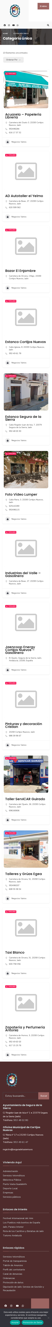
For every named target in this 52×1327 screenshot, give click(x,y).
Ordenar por (11, 59)
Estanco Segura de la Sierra (23, 418)
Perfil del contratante (14, 1269)
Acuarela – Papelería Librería (23, 116)
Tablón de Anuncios (13, 1265)
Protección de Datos (32, 1322)
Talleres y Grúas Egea (23, 873)
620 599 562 (15, 207)
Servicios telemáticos (14, 1175)
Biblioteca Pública (12, 1179)
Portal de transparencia (15, 1261)
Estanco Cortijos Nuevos (25, 341)
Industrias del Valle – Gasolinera (23, 574)
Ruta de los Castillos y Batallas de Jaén (23, 1231)
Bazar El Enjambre (20, 270)
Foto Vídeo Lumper (21, 494)
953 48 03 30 (15, 431)
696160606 (14, 810)
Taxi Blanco (14, 952)
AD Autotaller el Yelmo (24, 195)
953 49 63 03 (15, 1041)
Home (5, 33)
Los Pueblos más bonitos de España (21, 1222)
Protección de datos (13, 1282)
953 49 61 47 (20, 1142)
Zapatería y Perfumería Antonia (25, 1028)
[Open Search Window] (47, 25)
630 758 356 (15, 964)
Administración (10, 1171)
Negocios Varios (19, 142)
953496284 (14, 129)
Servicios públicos (12, 1197)
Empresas (8, 1192)
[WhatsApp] (17, 25)
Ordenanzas (9, 1278)
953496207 (14, 885)
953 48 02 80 (20, 1120)
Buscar (43, 1095)
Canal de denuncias (12, 1274)
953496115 (14, 509)
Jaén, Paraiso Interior (13, 1226)
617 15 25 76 (15, 1045)
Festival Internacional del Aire (18, 1218)
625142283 (14, 506)
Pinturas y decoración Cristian (23, 725)
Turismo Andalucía (12, 1235)
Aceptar (15, 1322)
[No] (48, 1317)
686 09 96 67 (15, 735)
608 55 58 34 (15, 889)
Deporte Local (10, 1188)
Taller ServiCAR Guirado (25, 799)
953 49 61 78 (15, 353)
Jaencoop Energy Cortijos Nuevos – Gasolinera (20, 650)
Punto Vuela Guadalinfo (15, 1184)
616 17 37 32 (15, 132)
